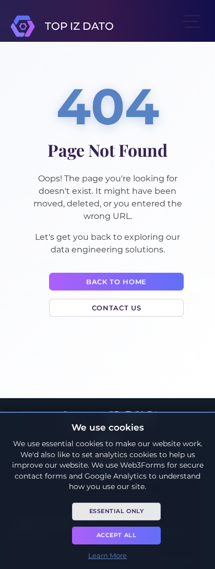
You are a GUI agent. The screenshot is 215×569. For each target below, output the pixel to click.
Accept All (117, 535)
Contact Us (116, 308)
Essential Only (116, 511)
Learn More (107, 555)
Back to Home (116, 281)
